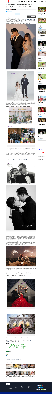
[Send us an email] (39, 385)
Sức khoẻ (38, 1)
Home (6, 4)
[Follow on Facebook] (37, 385)
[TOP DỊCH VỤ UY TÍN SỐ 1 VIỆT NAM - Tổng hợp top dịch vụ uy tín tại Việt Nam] (11, 1)
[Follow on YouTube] (42, 385)
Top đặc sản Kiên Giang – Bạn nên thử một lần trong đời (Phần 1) (15, 344)
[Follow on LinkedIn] (41, 385)
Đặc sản (42, 1)
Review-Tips (23, 1)
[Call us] (40, 385)
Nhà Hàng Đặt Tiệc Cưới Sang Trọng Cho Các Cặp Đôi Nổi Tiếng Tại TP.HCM (16, 346)
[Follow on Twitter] (38, 385)
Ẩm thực (35, 1)
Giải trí (29, 1)
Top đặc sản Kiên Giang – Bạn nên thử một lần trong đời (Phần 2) (15, 348)
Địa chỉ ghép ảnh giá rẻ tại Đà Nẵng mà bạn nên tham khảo (14, 345)
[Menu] (45, 1)
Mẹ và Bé (32, 1)
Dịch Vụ (19, 1)
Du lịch (26, 1)
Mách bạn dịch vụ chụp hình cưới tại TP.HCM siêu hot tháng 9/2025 (15, 347)
